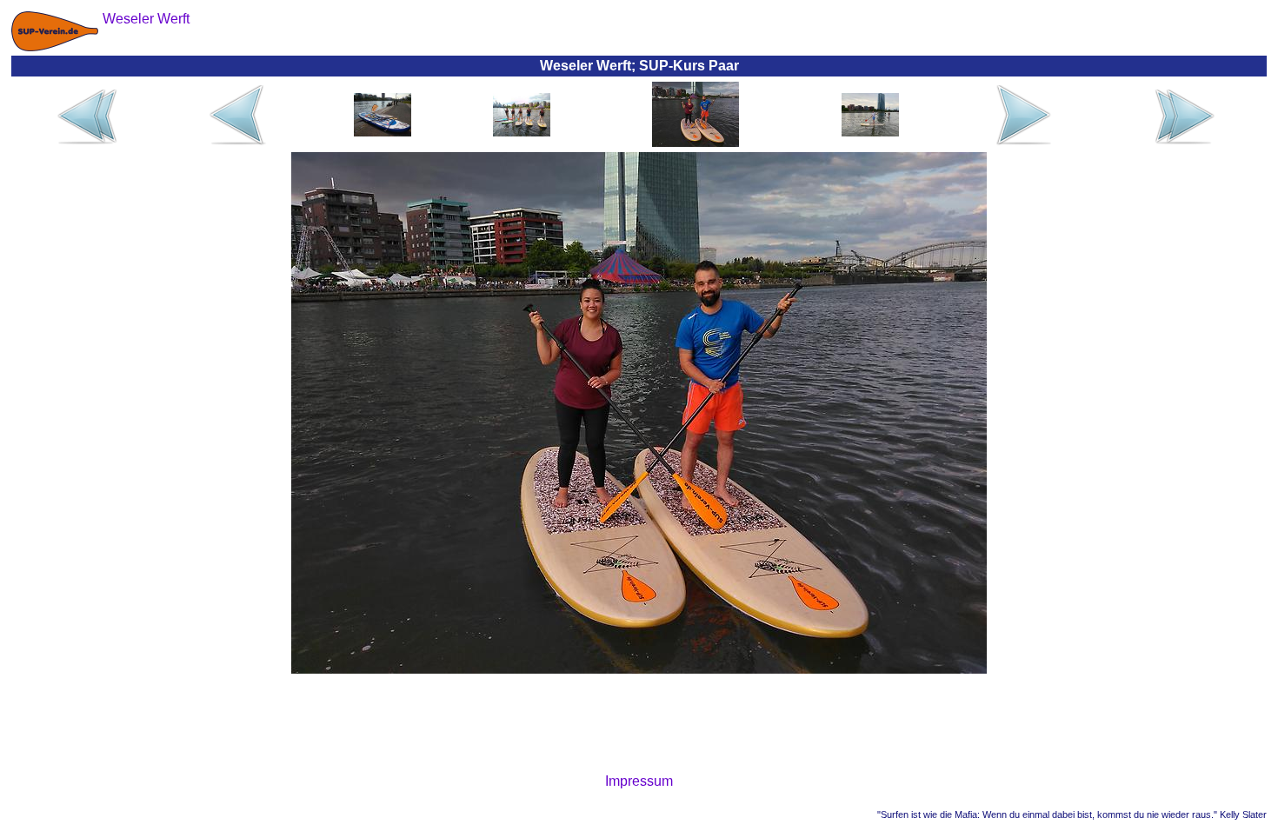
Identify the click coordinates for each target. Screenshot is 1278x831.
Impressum (639, 781)
